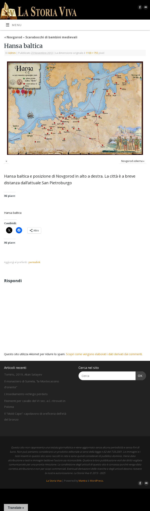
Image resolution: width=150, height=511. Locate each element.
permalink (34, 262)
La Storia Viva (54, 480)
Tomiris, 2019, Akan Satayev (23, 374)
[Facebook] (139, 8)
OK (139, 375)
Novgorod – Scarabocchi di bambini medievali (40, 37)
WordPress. (97, 480)
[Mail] (145, 8)
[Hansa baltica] (75, 108)
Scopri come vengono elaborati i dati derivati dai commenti (104, 354)
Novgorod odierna (132, 161)
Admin (12, 53)
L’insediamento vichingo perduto (26, 394)
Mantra (83, 480)
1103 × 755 (92, 53)
